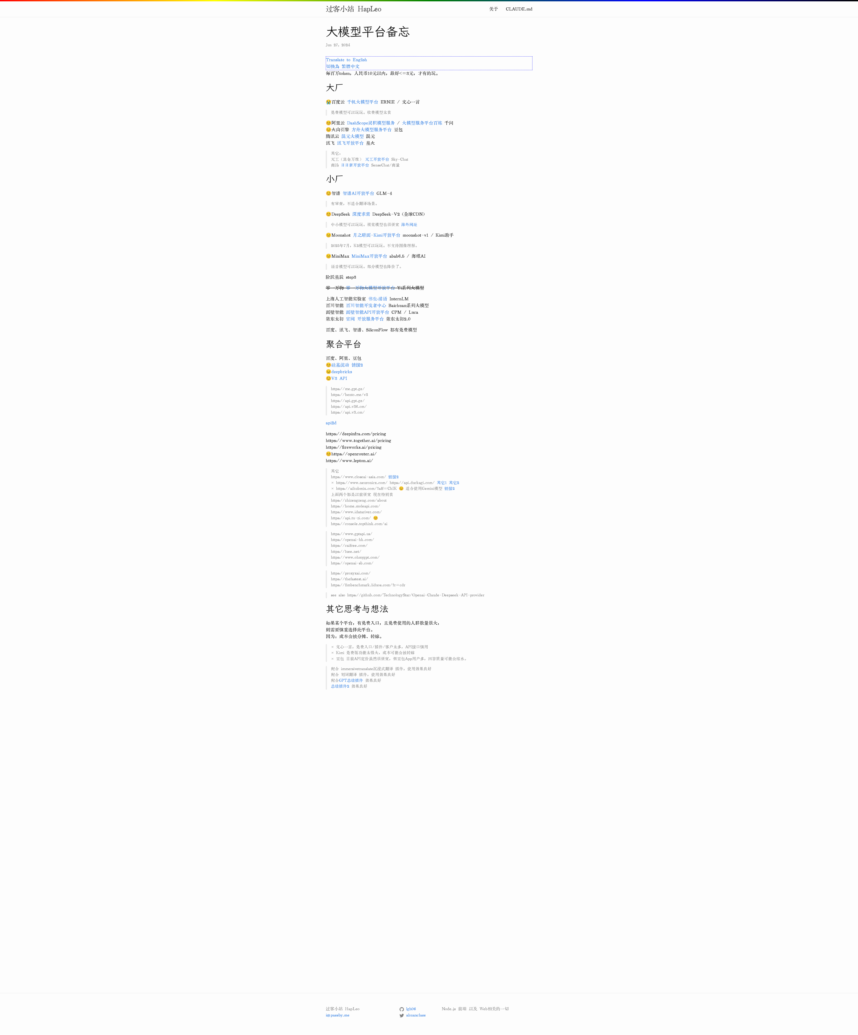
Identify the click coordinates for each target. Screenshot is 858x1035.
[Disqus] (429, 767)
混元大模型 (352, 136)
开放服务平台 (370, 319)
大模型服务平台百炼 (422, 123)
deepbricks (341, 371)
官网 (350, 319)
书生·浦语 (377, 299)
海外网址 (409, 225)
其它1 (442, 483)
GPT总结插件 (351, 680)
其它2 (454, 483)
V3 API (339, 378)
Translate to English (346, 59)
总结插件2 (340, 686)
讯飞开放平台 (350, 143)
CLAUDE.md (519, 9)
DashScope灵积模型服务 (371, 123)
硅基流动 (340, 365)
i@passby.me (337, 1015)
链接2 (357, 365)
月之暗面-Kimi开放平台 (376, 235)
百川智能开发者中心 (366, 305)
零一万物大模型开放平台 (370, 288)
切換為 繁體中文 (343, 66)
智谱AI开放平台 (358, 193)
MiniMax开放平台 (369, 256)
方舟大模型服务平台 (371, 129)
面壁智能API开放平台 (367, 312)
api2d (331, 423)
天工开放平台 (377, 159)
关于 (493, 9)
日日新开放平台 (355, 165)
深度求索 (361, 214)
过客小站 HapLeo (353, 9)
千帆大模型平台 (362, 102)
